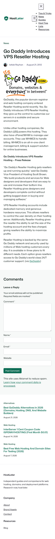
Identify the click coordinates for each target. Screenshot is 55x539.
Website (7, 358)
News (6, 43)
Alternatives (9, 403)
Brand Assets (10, 509)
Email (7, 346)
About (7, 504)
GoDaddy (34, 261)
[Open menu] (34, 18)
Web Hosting (9, 425)
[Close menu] (41, 7)
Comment (9, 301)
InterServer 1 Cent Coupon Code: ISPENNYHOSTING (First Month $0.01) (26, 431)
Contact (8, 514)
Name (7, 335)
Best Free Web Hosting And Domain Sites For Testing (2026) (27, 450)
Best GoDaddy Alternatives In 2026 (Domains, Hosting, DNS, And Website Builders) (25, 410)
